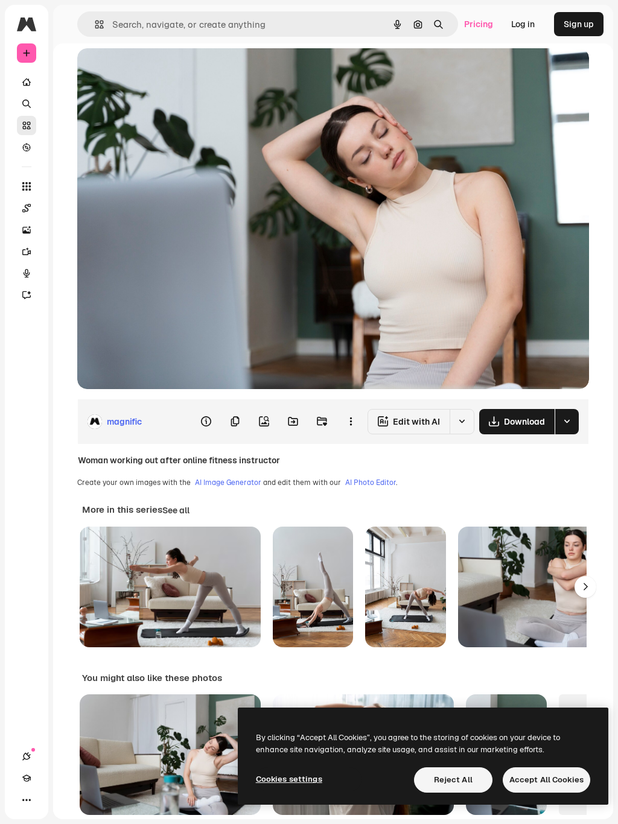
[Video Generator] (26, 251)
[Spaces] (26, 208)
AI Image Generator (228, 482)
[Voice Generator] (26, 273)
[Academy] (26, 778)
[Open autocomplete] (94, 24)
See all (176, 510)
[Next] (585, 587)
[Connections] (26, 756)
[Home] (26, 82)
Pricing (478, 24)
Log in (523, 24)
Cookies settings (289, 779)
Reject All (453, 780)
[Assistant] (26, 295)
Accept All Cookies (546, 780)
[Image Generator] (26, 229)
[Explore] (26, 147)
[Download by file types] (567, 421)
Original (154, 71)
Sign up (579, 24)
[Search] (26, 103)
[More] (26, 800)
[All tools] (26, 186)
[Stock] (26, 125)
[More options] (351, 422)
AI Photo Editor (370, 482)
